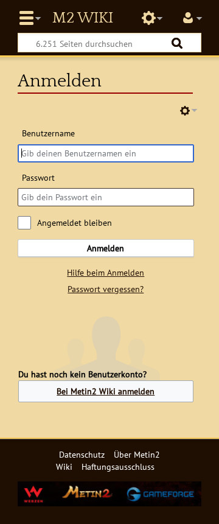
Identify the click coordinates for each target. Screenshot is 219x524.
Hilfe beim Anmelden (105, 272)
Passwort (38, 177)
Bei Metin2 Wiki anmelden (106, 391)
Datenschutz (82, 454)
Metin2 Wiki (82, 18)
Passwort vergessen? (106, 289)
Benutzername (48, 133)
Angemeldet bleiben (74, 222)
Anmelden (105, 248)
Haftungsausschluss (118, 466)
